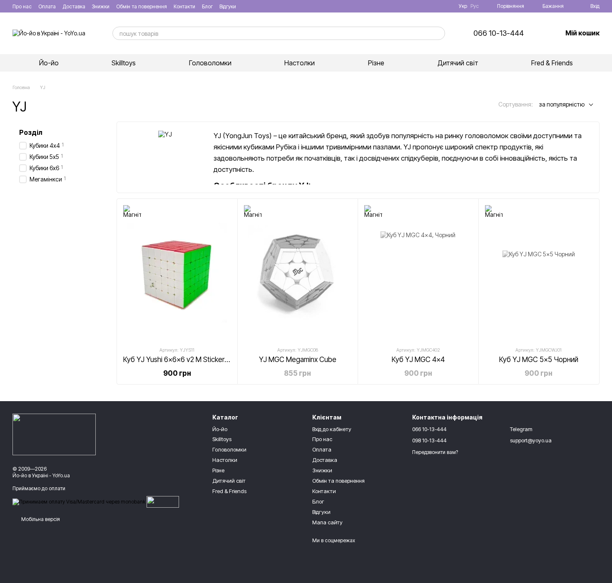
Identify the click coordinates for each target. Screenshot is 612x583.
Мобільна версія (40, 519)
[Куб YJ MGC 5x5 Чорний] (539, 272)
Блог (207, 6)
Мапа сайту (327, 522)
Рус (474, 6)
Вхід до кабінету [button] (331, 429)
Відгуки (227, 6)
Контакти (184, 6)
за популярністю (562, 104)
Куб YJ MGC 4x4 (418, 359)
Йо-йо (49, 63)
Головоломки (210, 63)
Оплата (47, 6)
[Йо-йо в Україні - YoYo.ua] (54, 434)
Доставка (73, 6)
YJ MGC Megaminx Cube (297, 359)
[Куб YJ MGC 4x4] (418, 272)
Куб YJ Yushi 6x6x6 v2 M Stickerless (179, 359)
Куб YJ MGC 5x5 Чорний (538, 359)
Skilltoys (124, 63)
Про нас (22, 6)
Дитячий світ (458, 63)
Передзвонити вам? (435, 452)
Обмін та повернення (141, 6)
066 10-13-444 (498, 33)
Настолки (299, 63)
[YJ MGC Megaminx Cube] (298, 272)
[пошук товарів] (438, 33)
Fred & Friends (552, 63)
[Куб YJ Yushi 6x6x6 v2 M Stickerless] (177, 272)
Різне (376, 63)
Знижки (100, 6)
